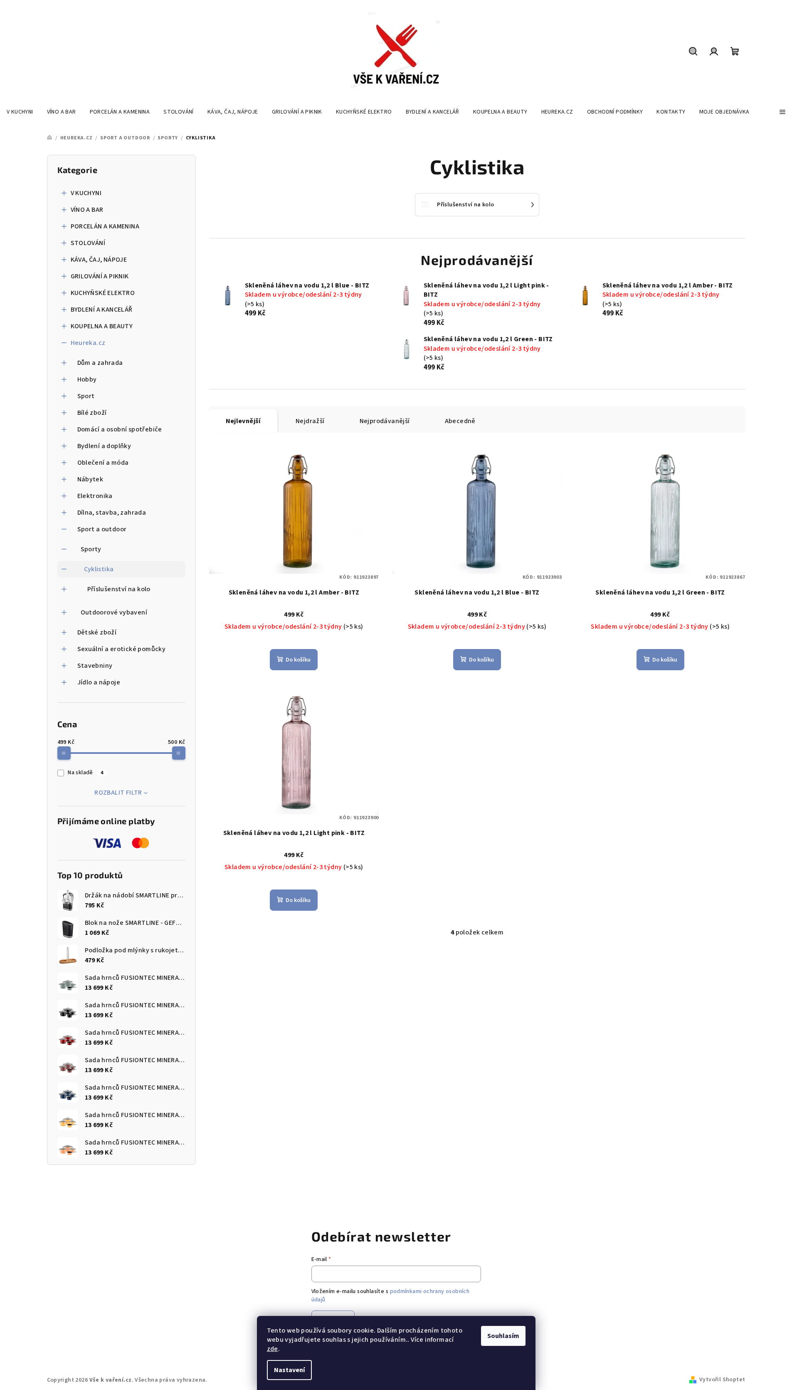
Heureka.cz (88, 342)
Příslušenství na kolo (119, 589)
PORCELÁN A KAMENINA (105, 226)
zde (272, 1348)
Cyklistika (99, 569)
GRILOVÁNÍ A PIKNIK (100, 276)
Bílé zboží (92, 412)
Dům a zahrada (100, 362)
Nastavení (289, 1370)
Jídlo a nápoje (99, 682)
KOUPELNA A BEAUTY (102, 326)
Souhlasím (503, 1335)
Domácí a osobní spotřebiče (119, 429)
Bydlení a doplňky (104, 446)
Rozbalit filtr (118, 792)
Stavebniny (95, 665)
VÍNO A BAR (87, 209)
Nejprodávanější (385, 421)
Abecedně (460, 421)
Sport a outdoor (102, 529)
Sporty (91, 549)
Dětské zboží (97, 632)
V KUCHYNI (86, 193)
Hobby (87, 379)
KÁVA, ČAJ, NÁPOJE (99, 259)
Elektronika (95, 495)
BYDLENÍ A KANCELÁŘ (102, 309)
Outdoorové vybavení (114, 612)
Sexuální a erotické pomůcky (121, 649)
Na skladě (85, 772)
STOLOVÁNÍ (88, 243)
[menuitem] (20, 111)
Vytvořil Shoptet (722, 1379)
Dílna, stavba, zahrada (111, 512)
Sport (86, 396)
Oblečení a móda (103, 462)
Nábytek (90, 479)
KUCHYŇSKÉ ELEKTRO (103, 292)
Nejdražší (310, 421)
